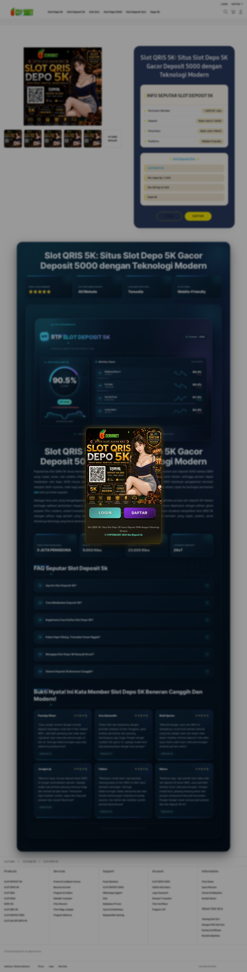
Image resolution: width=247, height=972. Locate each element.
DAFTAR (140, 513)
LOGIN (105, 513)
